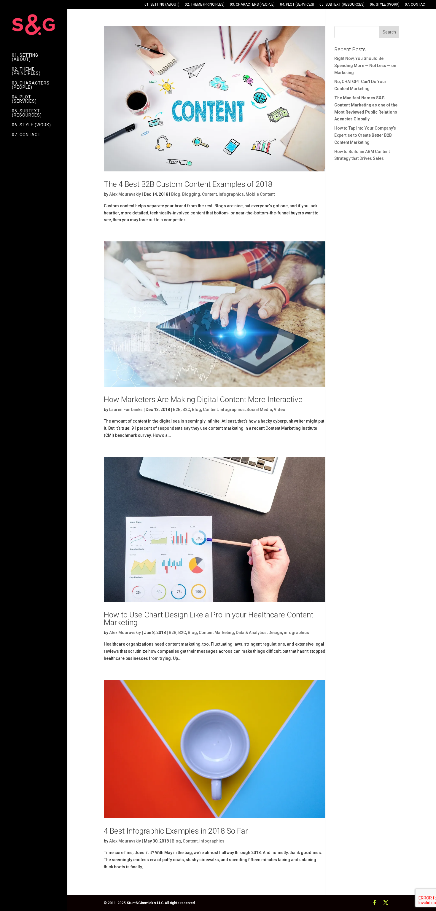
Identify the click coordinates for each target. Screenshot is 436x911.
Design (275, 632)
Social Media (259, 409)
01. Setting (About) (161, 5)
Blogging (191, 194)
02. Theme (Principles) (205, 5)
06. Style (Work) (385, 5)
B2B (177, 409)
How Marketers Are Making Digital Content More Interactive (203, 399)
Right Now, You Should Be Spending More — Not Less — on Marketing (365, 65)
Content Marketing (216, 632)
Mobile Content (260, 194)
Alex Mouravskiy (125, 194)
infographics (231, 194)
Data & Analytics (251, 632)
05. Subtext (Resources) (342, 5)
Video (279, 409)
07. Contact (416, 5)
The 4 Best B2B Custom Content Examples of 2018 (188, 184)
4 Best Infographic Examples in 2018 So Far (176, 830)
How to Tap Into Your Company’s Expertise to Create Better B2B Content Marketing (365, 135)
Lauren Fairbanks (126, 409)
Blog (175, 194)
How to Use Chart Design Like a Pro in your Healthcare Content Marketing (208, 618)
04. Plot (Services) (297, 5)
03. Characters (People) (252, 5)
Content (209, 194)
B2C (186, 409)
